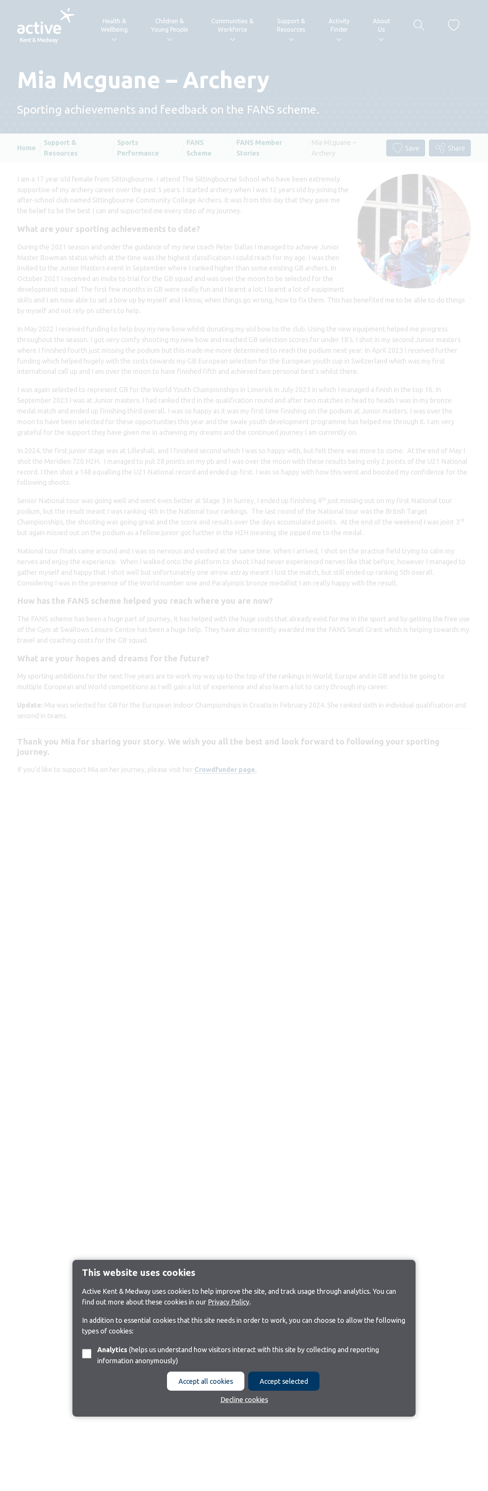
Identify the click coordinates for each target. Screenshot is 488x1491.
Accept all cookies (205, 1381)
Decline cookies (244, 1399)
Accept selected (284, 1381)
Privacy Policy (228, 1301)
